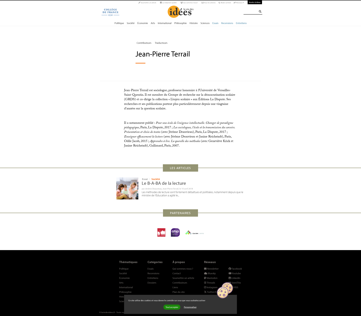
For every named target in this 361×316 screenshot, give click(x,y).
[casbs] (161, 232)
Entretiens (241, 23)
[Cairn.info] (194, 232)
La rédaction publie (169, 2)
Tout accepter (172, 307)
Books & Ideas (255, 2)
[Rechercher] (260, 11)
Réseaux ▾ (240, 2)
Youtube (236, 273)
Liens (175, 287)
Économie (142, 23)
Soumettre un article (148, 2)
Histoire (194, 23)
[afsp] (175, 232)
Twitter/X (212, 292)
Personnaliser (190, 307)
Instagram (211, 287)
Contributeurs (144, 42)
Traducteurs (161, 42)
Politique (119, 23)
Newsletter (213, 268)
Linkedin (235, 278)
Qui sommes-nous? (190, 2)
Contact (176, 273)
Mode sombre (225, 2)
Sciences (205, 23)
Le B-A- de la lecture (164, 183)
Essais (215, 23)
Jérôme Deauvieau (153, 188)
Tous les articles (210, 2)
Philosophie (180, 23)
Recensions (227, 23)
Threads (210, 282)
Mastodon (211, 278)
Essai (145, 179)
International (164, 23)
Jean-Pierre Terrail (171, 188)
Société (131, 23)
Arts (153, 23)
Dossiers (152, 282)
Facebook (236, 268)
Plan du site (178, 292)
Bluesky (211, 273)
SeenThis (236, 282)
